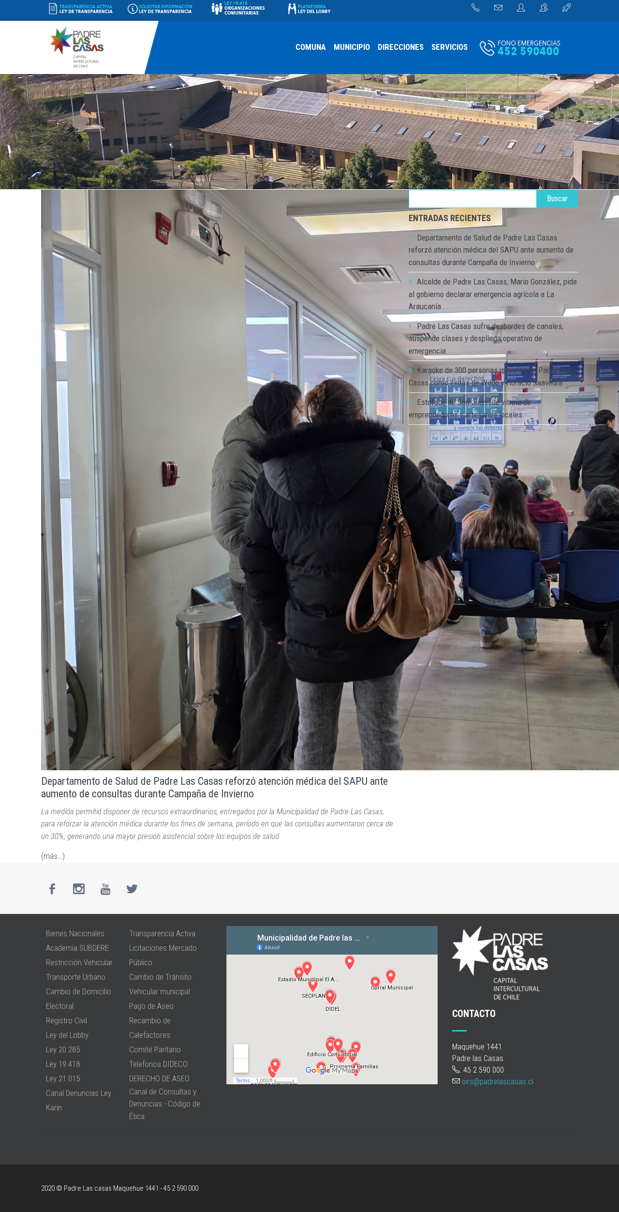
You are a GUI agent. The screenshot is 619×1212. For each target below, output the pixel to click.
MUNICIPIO (352, 47)
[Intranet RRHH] (521, 8)
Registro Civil (66, 1020)
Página (559, 130)
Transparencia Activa (162, 933)
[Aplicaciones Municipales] (566, 8)
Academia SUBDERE (77, 948)
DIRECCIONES (401, 47)
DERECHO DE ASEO (159, 1078)
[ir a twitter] (132, 889)
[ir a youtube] (105, 889)
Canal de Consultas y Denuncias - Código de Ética (164, 1104)
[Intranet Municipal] (543, 8)
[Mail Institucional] (498, 8)
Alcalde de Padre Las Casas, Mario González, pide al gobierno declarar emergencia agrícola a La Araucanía (493, 294)
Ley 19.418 (63, 1064)
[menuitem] (311, 47)
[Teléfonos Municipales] (475, 8)
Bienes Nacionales (75, 933)
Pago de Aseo (151, 1006)
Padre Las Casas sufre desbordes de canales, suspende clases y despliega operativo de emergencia (486, 338)
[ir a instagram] (79, 889)
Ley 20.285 (63, 1049)
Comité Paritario (155, 1049)
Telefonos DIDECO (158, 1064)
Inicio (526, 130)
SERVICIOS (449, 47)
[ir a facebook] (52, 889)
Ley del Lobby (67, 1035)
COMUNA (310, 47)
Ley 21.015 (63, 1078)
